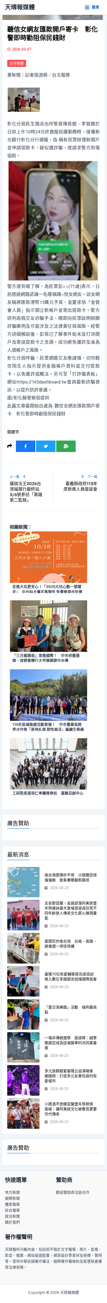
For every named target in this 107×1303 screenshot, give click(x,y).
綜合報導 (12, 1210)
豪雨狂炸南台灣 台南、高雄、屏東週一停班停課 (71, 944)
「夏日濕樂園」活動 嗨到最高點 (71, 1010)
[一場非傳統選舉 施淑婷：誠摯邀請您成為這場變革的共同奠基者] (23, 1047)
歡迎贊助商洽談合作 (73, 1192)
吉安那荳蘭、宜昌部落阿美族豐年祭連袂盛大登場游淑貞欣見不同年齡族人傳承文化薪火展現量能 (71, 911)
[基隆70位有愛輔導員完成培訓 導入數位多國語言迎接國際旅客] (23, 981)
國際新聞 (12, 1198)
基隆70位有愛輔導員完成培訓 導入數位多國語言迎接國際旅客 (71, 976)
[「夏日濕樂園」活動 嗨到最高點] (23, 1014)
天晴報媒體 (20, 7)
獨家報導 (12, 1204)
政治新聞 (12, 1216)
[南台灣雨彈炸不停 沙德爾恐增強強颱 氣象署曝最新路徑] (23, 882)
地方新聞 (12, 1192)
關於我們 (12, 1222)
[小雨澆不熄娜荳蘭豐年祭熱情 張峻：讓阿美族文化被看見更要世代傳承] (23, 1113)
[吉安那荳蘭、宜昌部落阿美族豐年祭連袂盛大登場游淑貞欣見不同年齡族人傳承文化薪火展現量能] (23, 915)
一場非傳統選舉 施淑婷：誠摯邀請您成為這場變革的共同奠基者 (71, 1043)
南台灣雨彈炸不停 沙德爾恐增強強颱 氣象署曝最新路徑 (71, 877)
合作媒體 (17, 63)
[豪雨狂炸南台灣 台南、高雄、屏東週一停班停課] (23, 948)
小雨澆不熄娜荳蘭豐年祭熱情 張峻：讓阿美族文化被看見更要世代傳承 (71, 1109)
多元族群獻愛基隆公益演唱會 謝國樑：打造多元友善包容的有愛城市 (71, 1076)
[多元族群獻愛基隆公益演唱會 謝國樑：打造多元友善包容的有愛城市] (23, 1080)
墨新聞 (14, 75)
